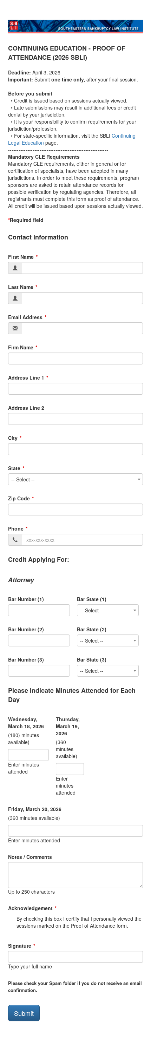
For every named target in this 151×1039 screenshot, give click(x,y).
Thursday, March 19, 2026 (68, 726)
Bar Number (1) (26, 599)
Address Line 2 (26, 407)
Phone (16, 528)
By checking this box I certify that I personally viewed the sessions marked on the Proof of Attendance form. (79, 922)
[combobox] (75, 479)
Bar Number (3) (26, 659)
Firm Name (20, 347)
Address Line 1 (26, 377)
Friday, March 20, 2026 (34, 809)
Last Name (20, 286)
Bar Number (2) (26, 629)
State (14, 468)
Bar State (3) (91, 659)
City (13, 437)
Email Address (25, 317)
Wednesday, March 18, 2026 (26, 723)
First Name (21, 256)
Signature (19, 945)
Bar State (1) (91, 599)
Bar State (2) (91, 629)
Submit (24, 1013)
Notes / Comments (30, 856)
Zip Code (19, 498)
